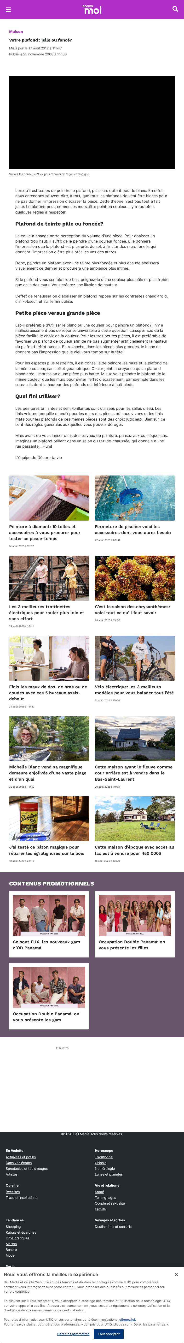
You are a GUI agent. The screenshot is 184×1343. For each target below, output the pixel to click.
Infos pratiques (17, 1238)
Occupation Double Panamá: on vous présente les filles (132, 944)
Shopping (13, 1226)
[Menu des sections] (8, 9)
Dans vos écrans (19, 1163)
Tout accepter (109, 1334)
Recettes (13, 1192)
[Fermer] (176, 1274)
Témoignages (105, 1197)
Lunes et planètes (109, 1174)
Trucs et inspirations (21, 1197)
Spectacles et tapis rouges (27, 1168)
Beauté (11, 1250)
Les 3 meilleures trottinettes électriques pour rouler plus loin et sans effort (46, 612)
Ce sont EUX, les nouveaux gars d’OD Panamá (46, 944)
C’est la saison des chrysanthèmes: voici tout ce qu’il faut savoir (132, 609)
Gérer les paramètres (73, 1334)
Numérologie (105, 1168)
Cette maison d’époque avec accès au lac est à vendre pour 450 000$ (134, 850)
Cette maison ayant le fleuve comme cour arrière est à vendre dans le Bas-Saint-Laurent (133, 772)
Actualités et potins (21, 1157)
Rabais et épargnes (21, 1232)
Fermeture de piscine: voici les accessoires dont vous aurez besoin (133, 529)
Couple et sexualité (110, 1203)
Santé (99, 1192)
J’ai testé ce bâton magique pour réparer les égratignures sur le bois (46, 850)
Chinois (100, 1163)
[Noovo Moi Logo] (92, 9)
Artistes (11, 1174)
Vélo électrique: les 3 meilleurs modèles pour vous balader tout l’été (134, 689)
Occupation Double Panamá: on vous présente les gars (46, 1016)
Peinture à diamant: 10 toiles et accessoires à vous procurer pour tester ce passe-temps (44, 532)
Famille (100, 1209)
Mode (10, 1255)
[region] (92, 1305)
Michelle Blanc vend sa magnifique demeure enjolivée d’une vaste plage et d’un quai (47, 772)
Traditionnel (104, 1157)
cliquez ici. (127, 1319)
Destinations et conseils (113, 1226)
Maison (16, 31)
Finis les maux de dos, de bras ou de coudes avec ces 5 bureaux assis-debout (48, 692)
